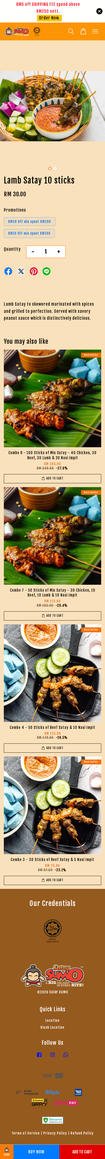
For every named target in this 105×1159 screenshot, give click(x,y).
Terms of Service (25, 1133)
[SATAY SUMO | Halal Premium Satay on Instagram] (52, 1057)
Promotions (15, 210)
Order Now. (49, 17)
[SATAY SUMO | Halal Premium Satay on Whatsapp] (65, 1057)
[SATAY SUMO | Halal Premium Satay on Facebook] (39, 1057)
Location (52, 1020)
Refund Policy (82, 1133)
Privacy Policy (55, 1133)
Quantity (12, 249)
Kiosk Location (52, 1027)
